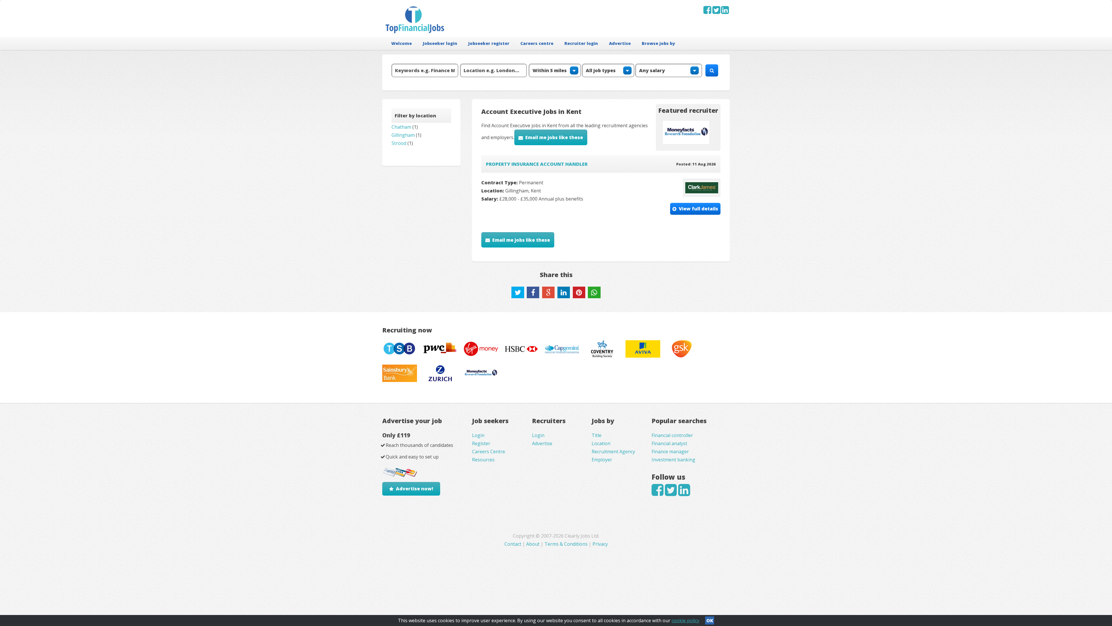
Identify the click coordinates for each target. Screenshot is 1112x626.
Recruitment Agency (613, 451)
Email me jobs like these (554, 137)
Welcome (401, 43)
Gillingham (403, 135)
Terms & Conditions (566, 544)
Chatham (401, 127)
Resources (483, 459)
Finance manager (670, 451)
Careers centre (536, 43)
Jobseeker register (488, 43)
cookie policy (685, 620)
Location (601, 443)
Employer (602, 459)
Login (478, 435)
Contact (513, 544)
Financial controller (672, 435)
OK (709, 620)
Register (481, 443)
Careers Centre (488, 451)
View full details (698, 208)
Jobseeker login (440, 43)
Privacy (600, 544)
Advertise (620, 43)
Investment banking (673, 459)
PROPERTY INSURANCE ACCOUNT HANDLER (537, 164)
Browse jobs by (658, 43)
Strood (399, 143)
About (532, 544)
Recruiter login (581, 43)
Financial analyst (669, 443)
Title (596, 435)
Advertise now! (414, 488)
